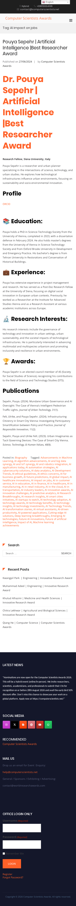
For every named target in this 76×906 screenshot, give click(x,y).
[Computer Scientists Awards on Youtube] (40, 725)
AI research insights (33, 496)
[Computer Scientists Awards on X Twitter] (14, 725)
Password (15, 837)
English (49, 2)
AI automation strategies (40, 467)
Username (15, 821)
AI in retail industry (33, 486)
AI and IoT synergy (24, 464)
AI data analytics (41, 470)
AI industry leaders (32, 490)
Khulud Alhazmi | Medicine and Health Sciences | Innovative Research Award (32, 600)
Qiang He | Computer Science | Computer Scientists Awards (34, 625)
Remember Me (15, 853)
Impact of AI (25, 522)
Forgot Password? (13, 877)
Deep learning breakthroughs (32, 515)
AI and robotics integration (52, 464)
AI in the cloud (54, 486)
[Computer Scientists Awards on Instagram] (6, 725)
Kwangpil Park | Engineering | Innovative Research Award (37, 578)
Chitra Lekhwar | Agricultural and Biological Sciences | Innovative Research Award (35, 612)
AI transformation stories (17, 509)
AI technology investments (28, 506)
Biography (21, 457)
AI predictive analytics (43, 493)
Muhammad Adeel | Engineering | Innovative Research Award (35, 588)
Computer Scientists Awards (28, 18)
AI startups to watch (27, 499)
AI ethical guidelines (24, 473)
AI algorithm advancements (30, 461)
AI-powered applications (32, 512)
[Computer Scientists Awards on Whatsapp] (48, 725)
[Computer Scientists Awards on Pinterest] (31, 725)
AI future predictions (36, 477)
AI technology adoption (54, 499)
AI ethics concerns (48, 473)
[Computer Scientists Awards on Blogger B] (23, 725)
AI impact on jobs (41, 480)
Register (7, 874)
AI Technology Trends (58, 506)
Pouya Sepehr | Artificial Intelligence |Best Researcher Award (35, 48)
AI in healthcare (56, 483)
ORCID (6, 204)
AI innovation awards (57, 490)
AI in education (21, 483)
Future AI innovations (31, 519)
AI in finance (38, 483)
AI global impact (58, 477)
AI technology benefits (39, 502)
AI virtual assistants (45, 509)
